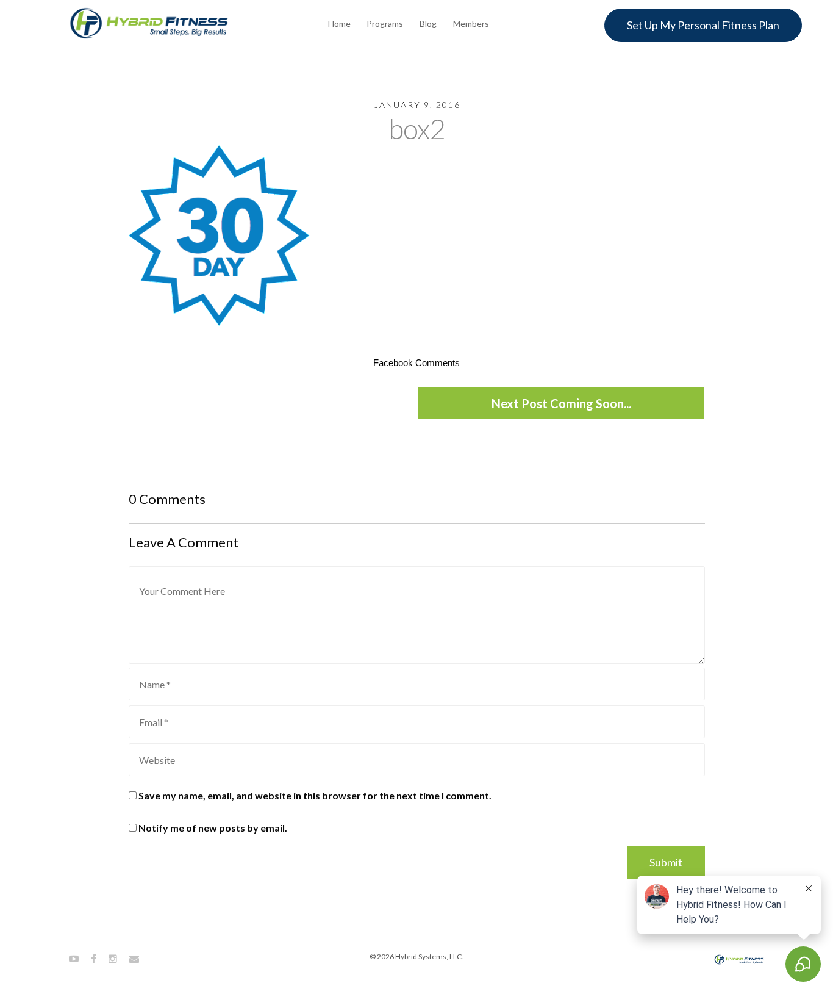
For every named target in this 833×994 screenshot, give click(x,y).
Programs (384, 23)
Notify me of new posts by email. (212, 828)
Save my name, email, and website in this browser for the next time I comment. (315, 795)
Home (339, 23)
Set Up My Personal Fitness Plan (703, 25)
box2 (416, 128)
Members (471, 23)
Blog (428, 23)
